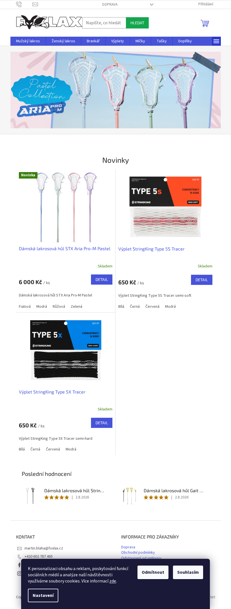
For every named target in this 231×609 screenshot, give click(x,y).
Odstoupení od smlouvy (141, 558)
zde (112, 581)
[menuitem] (28, 41)
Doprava (109, 4)
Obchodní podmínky (138, 552)
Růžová (59, 306)
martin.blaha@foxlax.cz (44, 548)
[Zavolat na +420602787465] (24, 4)
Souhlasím (188, 572)
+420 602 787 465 (39, 556)
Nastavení (43, 595)
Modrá (41, 306)
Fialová (25, 306)
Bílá (121, 306)
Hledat (137, 22)
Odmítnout (153, 572)
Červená (152, 306)
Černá (135, 306)
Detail (101, 279)
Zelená (76, 306)
